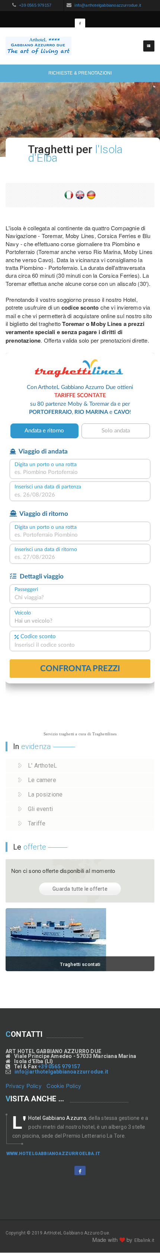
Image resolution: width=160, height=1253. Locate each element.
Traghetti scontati (80, 964)
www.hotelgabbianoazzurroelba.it (53, 1153)
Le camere (42, 780)
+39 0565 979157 (34, 5)
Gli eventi (40, 808)
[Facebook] (80, 24)
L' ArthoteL (42, 765)
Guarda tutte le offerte (80, 889)
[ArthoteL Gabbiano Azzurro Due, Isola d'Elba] (69, 194)
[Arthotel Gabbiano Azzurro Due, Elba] (38, 46)
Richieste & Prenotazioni (80, 73)
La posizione (45, 794)
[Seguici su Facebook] (80, 1170)
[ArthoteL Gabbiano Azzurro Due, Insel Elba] (91, 194)
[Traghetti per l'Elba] (80, 939)
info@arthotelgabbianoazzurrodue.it (107, 5)
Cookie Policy (64, 1085)
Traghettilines (104, 734)
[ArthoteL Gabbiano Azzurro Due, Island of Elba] (80, 194)
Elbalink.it (144, 1240)
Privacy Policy (24, 1085)
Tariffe (36, 823)
